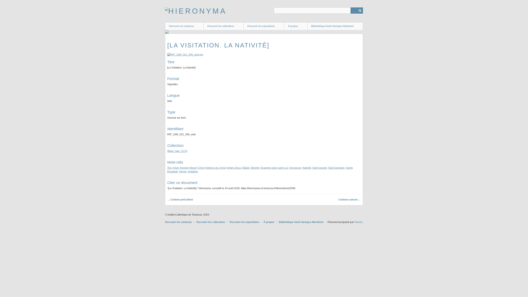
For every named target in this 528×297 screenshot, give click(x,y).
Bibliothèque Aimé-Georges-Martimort (332, 26)
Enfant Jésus (234, 167)
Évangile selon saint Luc (274, 167)
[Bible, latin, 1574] (177, 151)
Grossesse (295, 167)
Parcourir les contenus (181, 26)
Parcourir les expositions (261, 26)
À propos (293, 26)
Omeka (358, 222)
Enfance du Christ (215, 167)
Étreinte (255, 167)
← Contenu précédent (180, 199)
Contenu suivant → (349, 199)
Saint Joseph (319, 167)
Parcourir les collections (220, 26)
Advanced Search (354, 10)
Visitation (193, 171)
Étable (246, 167)
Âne (169, 167)
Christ (201, 167)
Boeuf (193, 167)
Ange (176, 167)
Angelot (184, 167)
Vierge (182, 171)
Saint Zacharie (336, 167)
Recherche (360, 10)
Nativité (307, 167)
